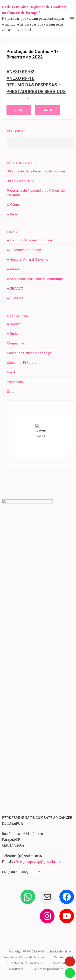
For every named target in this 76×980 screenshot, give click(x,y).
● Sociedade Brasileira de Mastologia (35, 279)
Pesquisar (16, 131)
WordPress (16, 969)
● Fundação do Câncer (24, 250)
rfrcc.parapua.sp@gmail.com (37, 862)
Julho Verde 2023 (20, 181)
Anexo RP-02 (20, 71)
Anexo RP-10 (20, 78)
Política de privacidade (47, 969)
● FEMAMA (15, 298)
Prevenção (15, 382)
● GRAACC (15, 288)
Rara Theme (36, 963)
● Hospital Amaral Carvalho (27, 259)
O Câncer (14, 205)
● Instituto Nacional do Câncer (30, 240)
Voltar (19, 110)
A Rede (12, 214)
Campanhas (16, 343)
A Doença (14, 324)
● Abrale (13, 269)
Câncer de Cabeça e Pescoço (29, 353)
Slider (11, 392)
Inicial (47, 110)
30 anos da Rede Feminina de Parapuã (36, 171)
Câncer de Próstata (21, 363)
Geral (11, 372)
